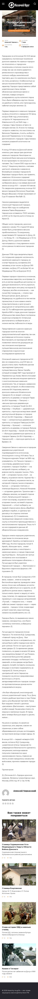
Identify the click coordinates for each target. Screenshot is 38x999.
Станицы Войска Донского (19, 30)
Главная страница (12, 16)
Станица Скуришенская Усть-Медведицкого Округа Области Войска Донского (16, 847)
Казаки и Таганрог (10, 969)
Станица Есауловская (12, 888)
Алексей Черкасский (24, 791)
